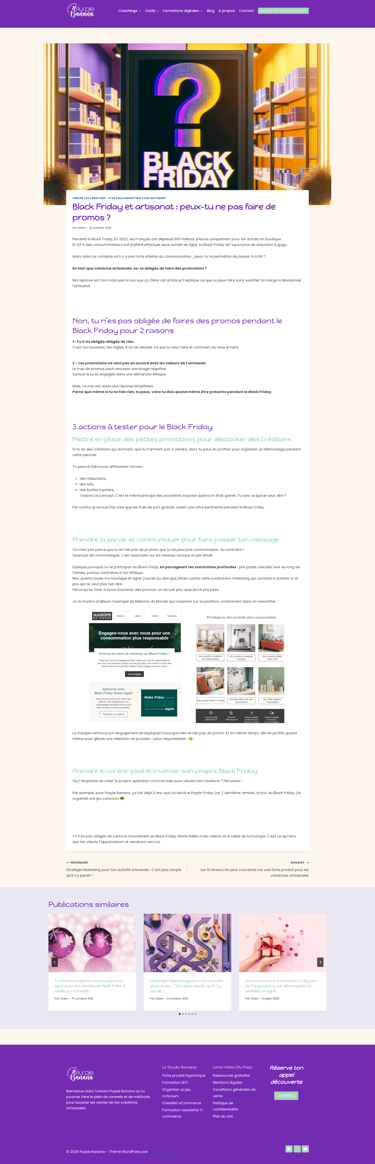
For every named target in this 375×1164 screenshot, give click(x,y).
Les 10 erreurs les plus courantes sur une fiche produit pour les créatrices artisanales (255, 869)
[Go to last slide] (55, 962)
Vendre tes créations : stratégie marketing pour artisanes (119, 198)
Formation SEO (175, 1082)
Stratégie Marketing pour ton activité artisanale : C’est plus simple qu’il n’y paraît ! (123, 869)
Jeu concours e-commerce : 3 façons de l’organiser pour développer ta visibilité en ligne (281, 985)
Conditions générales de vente (234, 1092)
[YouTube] (305, 1148)
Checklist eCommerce (181, 1103)
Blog (210, 10)
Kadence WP (160, 1151)
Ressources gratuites (231, 1075)
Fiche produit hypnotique (183, 1075)
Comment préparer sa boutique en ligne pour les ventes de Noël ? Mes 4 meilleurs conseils (90, 985)
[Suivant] (320, 962)
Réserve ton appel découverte (283, 11)
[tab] (180, 1014)
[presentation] (92, 943)
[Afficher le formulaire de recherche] (306, 24)
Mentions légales (227, 1082)
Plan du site (223, 1116)
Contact (246, 10)
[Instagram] (297, 1148)
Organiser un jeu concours (176, 1092)
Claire (82, 228)
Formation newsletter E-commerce (183, 1113)
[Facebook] (289, 1148)
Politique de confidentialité (225, 1106)
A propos (227, 10)
